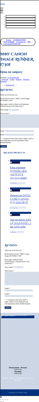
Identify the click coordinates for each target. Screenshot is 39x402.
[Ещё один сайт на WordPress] (2, 4)
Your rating (4, 110)
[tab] (20, 85)
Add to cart (21, 183)
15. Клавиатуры (13, 77)
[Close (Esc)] (1, 399)
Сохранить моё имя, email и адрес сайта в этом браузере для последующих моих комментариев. (16, 140)
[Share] (3, 399)
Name (3, 131)
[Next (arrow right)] (3, 401)
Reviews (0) (10, 85)
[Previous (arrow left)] (1, 401)
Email (3, 135)
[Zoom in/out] (7, 399)
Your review (5, 113)
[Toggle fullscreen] (5, 399)
